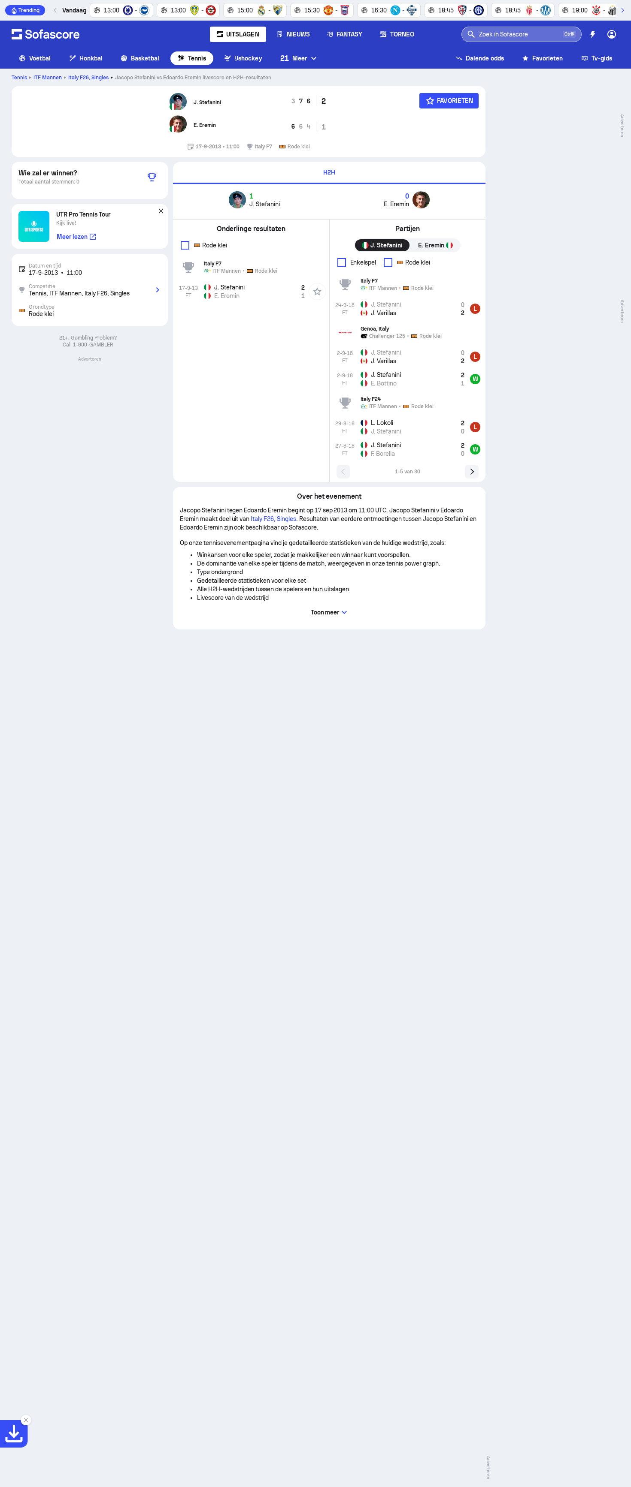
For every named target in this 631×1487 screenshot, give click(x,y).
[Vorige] (55, 10)
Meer (293, 58)
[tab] (329, 173)
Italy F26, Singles (88, 78)
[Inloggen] (611, 34)
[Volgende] (622, 10)
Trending (28, 10)
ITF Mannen (47, 78)
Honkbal (91, 58)
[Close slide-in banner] (26, 1420)
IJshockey (248, 58)
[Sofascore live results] (45, 34)
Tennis (197, 58)
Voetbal (40, 58)
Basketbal (145, 58)
